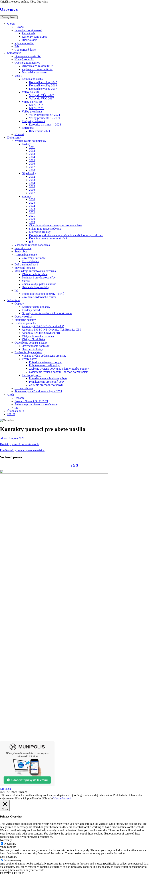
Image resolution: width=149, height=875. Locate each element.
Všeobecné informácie (34, 274)
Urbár (10, 394)
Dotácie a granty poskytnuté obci (48, 238)
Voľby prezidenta (32, 111)
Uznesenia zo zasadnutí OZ (37, 65)
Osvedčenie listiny (32, 349)
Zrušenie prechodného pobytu (46, 384)
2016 (32, 163)
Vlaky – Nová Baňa (33, 339)
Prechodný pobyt (31, 375)
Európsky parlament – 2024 (45, 124)
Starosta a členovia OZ (28, 56)
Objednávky (29, 173)
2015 (32, 160)
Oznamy (19, 397)
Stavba (26, 280)
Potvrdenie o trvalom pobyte (45, 362)
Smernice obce (23, 248)
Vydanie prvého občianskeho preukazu (44, 355)
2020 (32, 218)
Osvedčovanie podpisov (35, 345)
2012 (32, 150)
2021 (32, 215)
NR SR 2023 (36, 105)
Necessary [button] (6, 840)
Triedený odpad (31, 310)
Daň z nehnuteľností (26, 264)
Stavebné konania (25, 267)
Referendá (28, 127)
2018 (32, 170)
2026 (32, 199)
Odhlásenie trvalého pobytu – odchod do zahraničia (58, 371)
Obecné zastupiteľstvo (27, 62)
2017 (32, 166)
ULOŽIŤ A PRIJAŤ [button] (12, 873)
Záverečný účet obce (34, 257)
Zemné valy (28, 33)
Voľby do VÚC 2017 (41, 98)
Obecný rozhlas (24, 316)
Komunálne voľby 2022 (43, 82)
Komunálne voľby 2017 (43, 88)
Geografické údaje (25, 49)
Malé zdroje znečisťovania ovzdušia (35, 270)
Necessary (10, 843)
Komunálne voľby (32, 78)
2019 (32, 222)
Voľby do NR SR (32, 101)
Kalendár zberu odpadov (36, 306)
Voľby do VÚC (31, 91)
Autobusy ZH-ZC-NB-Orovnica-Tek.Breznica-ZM (51, 329)
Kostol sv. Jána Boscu (34, 36)
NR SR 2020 (36, 108)
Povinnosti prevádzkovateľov (39, 277)
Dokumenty (14, 137)
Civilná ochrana (24, 388)
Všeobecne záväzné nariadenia (32, 244)
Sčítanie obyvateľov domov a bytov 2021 (38, 391)
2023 (32, 209)
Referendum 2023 (39, 131)
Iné (31, 241)
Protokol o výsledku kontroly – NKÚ (43, 293)
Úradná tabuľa (15, 410)
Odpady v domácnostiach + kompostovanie (47, 313)
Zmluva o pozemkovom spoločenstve (36, 404)
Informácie (13, 300)
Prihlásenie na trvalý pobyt (44, 365)
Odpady (19, 303)
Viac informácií (62, 798)
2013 (32, 153)
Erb (17, 46)
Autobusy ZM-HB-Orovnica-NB (41, 332)
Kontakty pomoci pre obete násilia (19, 444)
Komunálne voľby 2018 (43, 85)
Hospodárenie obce (26, 254)
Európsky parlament (33, 121)
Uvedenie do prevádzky (35, 287)
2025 (32, 202)
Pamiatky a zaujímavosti (28, 30)
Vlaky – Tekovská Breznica (38, 336)
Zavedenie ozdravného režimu (39, 297)
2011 (32, 147)
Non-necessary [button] (8, 856)
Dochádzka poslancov (34, 72)
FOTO (11, 414)
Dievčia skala (29, 39)
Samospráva (14, 52)
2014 (32, 157)
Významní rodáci (24, 43)
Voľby (18, 75)
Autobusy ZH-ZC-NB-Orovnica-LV (43, 326)
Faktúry (26, 144)
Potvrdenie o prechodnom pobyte (48, 378)
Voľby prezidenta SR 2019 (44, 118)
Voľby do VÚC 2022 (41, 95)
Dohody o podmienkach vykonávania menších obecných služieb (66, 235)
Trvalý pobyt (29, 358)
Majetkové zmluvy (40, 231)
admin (3, 438)
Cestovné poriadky (25, 323)
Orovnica (9, 9)
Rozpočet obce (30, 261)
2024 (32, 205)
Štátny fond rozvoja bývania (45, 228)
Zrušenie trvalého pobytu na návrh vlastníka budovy (59, 368)
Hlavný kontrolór (24, 59)
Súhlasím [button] (47, 798)
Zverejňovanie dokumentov (30, 140)
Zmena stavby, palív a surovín (39, 284)
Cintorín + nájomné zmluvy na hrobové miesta (55, 225)
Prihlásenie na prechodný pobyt (47, 381)
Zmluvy (26, 196)
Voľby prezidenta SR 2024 (44, 114)
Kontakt (19, 134)
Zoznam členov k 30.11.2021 (31, 401)
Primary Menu (8, 17)
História (19, 26)
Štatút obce (21, 251)
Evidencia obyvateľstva (28, 352)
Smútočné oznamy (25, 319)
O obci (11, 23)
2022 (32, 212)
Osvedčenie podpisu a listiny (31, 342)
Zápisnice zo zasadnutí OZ (37, 69)
